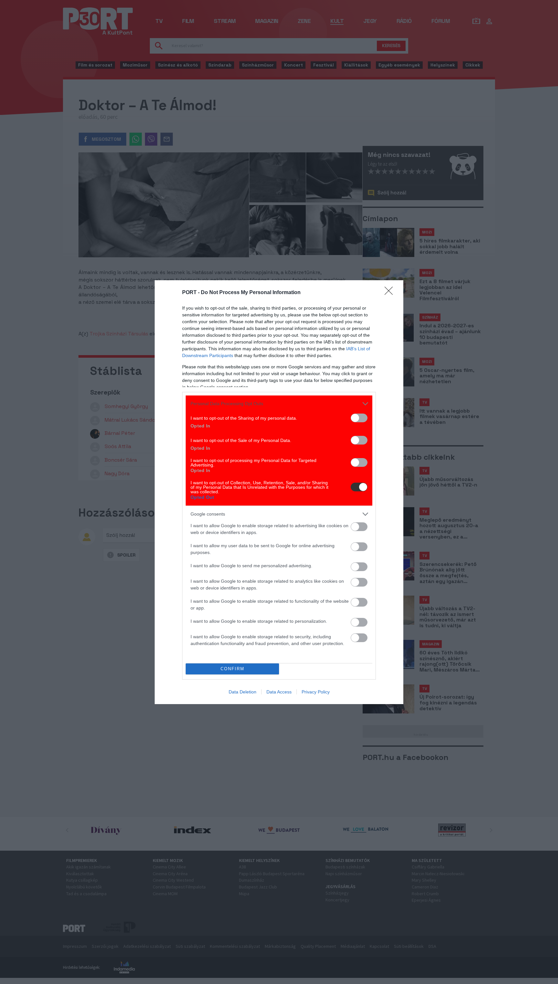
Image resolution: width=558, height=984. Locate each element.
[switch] (359, 418)
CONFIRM (232, 668)
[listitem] (279, 403)
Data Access (279, 691)
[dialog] (279, 492)
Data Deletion (242, 691)
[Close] (391, 293)
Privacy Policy (316, 691)
